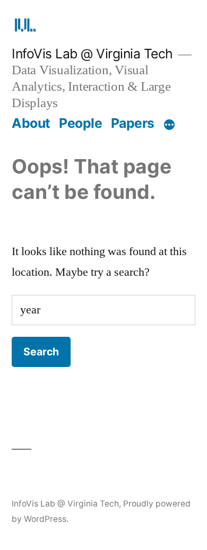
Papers (132, 123)
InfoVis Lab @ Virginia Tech (92, 54)
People (80, 123)
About (31, 123)
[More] (169, 125)
